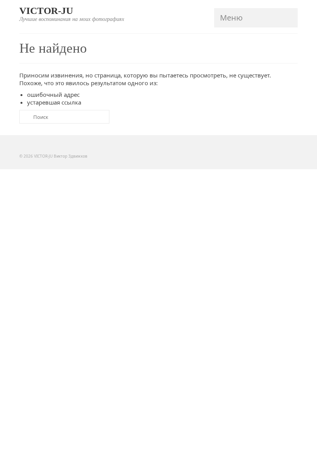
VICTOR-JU (46, 10)
